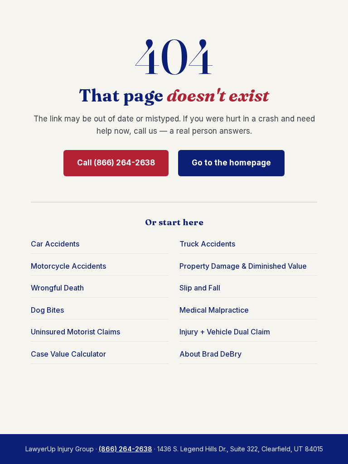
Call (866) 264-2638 (116, 162)
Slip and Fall (199, 287)
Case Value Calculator (68, 353)
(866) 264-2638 (125, 449)
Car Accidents (55, 243)
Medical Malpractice (214, 309)
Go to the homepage (231, 162)
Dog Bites (47, 309)
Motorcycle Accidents (68, 266)
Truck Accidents (207, 243)
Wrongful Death (57, 287)
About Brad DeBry (210, 353)
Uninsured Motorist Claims (75, 331)
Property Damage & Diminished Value (243, 266)
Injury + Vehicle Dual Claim (224, 331)
